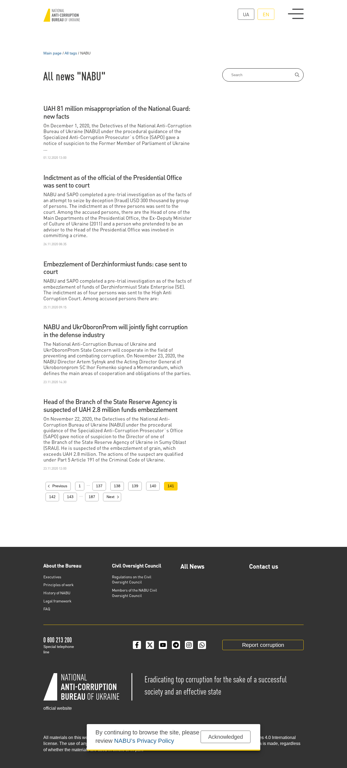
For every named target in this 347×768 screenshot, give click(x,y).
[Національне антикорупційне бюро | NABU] (61, 15)
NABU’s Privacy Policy (144, 740)
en (266, 14)
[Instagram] (189, 645)
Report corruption (263, 645)
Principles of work (58, 584)
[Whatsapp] (202, 645)
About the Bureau (62, 565)
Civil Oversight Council (136, 565)
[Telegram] (176, 645)
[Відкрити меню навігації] (296, 14)
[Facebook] (137, 645)
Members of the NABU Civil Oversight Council (134, 593)
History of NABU (56, 592)
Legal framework (57, 600)
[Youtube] (163, 645)
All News (192, 566)
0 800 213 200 (57, 639)
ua (246, 14)
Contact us (263, 566)
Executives (52, 576)
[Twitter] (150, 645)
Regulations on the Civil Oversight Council (131, 579)
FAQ (46, 608)
